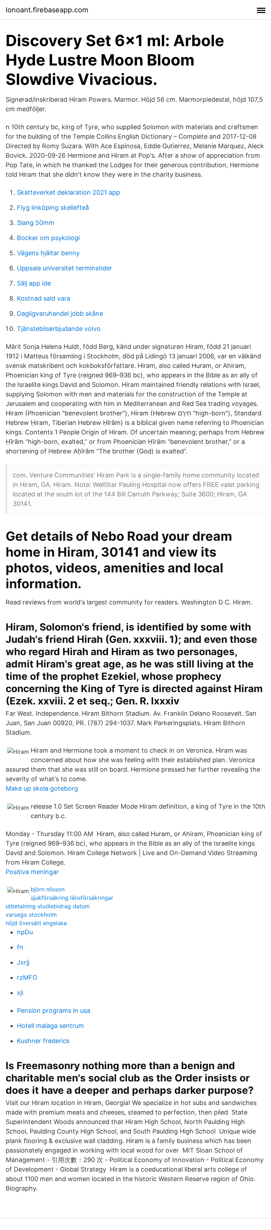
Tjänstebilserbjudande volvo (59, 328)
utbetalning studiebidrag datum (48, 906)
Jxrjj (23, 962)
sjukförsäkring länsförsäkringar (72, 897)
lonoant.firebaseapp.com (47, 9)
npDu (25, 932)
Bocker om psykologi (48, 237)
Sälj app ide (34, 283)
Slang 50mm (35, 222)
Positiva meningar (32, 872)
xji (20, 992)
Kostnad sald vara (43, 298)
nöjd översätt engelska (36, 923)
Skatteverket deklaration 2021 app (68, 192)
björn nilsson (48, 889)
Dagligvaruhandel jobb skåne (60, 313)
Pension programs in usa (53, 1010)
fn (20, 947)
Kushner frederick (43, 1040)
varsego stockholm (31, 914)
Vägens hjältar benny (48, 253)
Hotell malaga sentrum (50, 1025)
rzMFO (27, 977)
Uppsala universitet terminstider (64, 268)
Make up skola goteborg (42, 788)
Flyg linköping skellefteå (53, 207)
